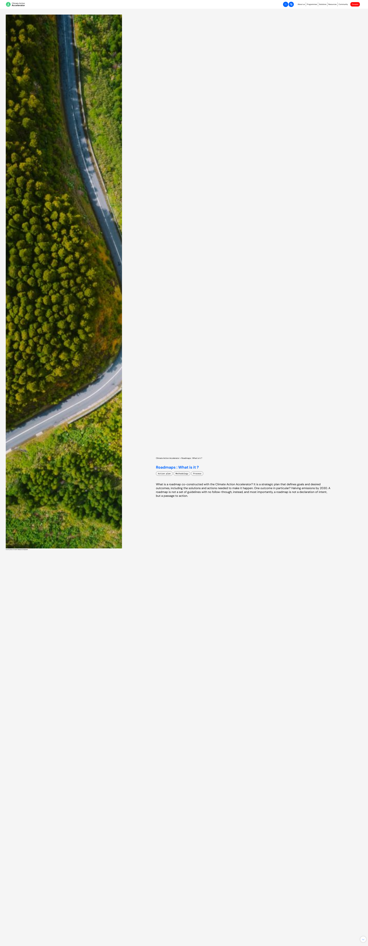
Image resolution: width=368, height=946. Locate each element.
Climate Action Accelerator (167, 458)
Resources (332, 4)
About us (301, 4)
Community (343, 4)
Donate (355, 4)
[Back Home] (15, 4)
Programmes (312, 4)
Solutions (322, 4)
